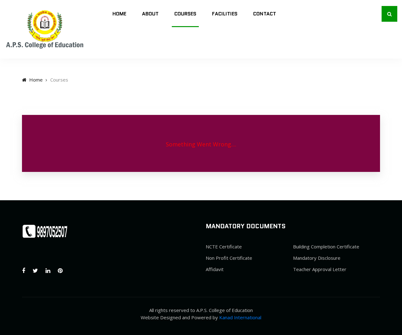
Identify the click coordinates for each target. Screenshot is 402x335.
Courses (185, 13)
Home (119, 13)
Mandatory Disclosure (316, 258)
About (150, 13)
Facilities (224, 13)
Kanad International (240, 317)
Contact (264, 13)
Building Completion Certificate (326, 246)
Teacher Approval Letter (319, 269)
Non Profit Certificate (229, 258)
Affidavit (215, 269)
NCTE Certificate (224, 246)
